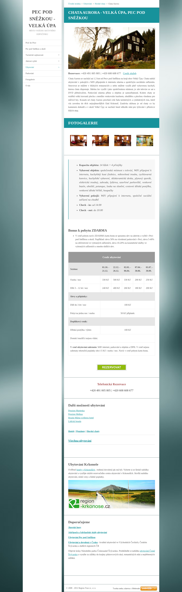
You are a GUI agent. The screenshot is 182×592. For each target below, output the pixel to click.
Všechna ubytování (79, 440)
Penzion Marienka (76, 410)
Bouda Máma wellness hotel (81, 418)
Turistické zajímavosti (34, 55)
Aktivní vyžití (31, 61)
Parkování (30, 73)
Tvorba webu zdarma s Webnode (126, 588)
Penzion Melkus (75, 414)
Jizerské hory (74, 527)
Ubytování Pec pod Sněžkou (81, 537)
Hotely (71, 431)
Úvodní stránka (74, 4)
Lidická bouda (74, 421)
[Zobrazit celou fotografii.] (78, 140)
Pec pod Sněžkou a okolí (36, 49)
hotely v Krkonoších (85, 470)
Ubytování (30, 67)
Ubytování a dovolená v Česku (83, 542)
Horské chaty (100, 4)
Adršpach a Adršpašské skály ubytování (87, 532)
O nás (28, 86)
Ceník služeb (129, 73)
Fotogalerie (30, 79)
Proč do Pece (31, 43)
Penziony (80, 431)
